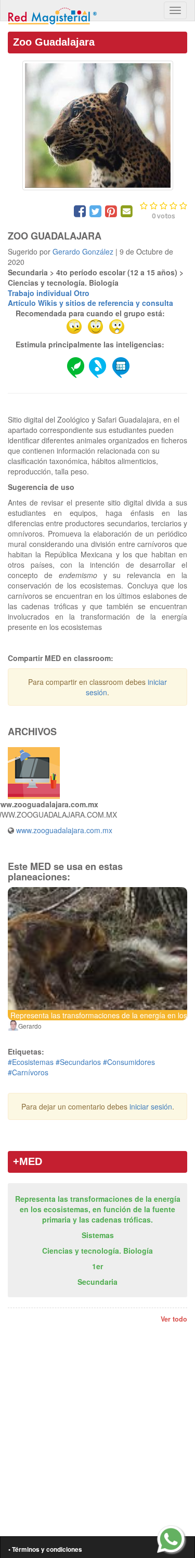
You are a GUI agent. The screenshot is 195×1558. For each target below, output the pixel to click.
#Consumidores (129, 1062)
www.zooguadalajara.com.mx (64, 830)
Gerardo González (83, 251)
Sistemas (98, 1235)
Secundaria (97, 1281)
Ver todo (174, 1319)
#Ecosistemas (31, 1062)
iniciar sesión (150, 1106)
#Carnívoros (28, 1072)
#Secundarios (78, 1062)
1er (97, 1266)
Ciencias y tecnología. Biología (97, 1250)
